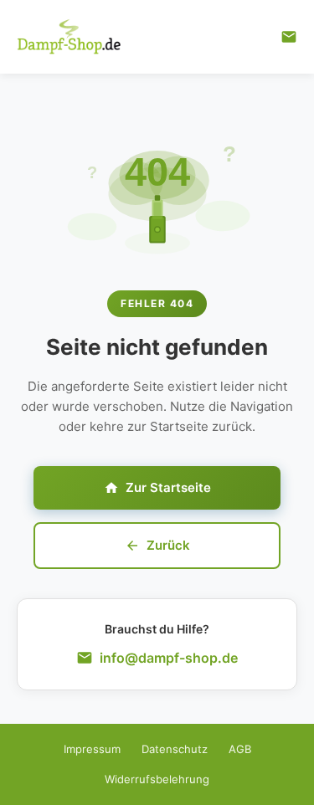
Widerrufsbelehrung (157, 779)
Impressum (92, 749)
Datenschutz (175, 749)
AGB (240, 749)
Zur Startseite (168, 487)
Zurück (168, 545)
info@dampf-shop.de (169, 657)
